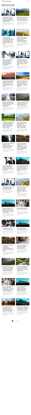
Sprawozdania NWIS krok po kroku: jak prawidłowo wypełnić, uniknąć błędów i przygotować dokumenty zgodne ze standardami (22, 288)
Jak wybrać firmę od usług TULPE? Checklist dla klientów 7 (22, 209)
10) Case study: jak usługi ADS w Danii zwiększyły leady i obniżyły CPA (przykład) (8, 187)
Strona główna (27, 1)
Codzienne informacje (6, 1)
